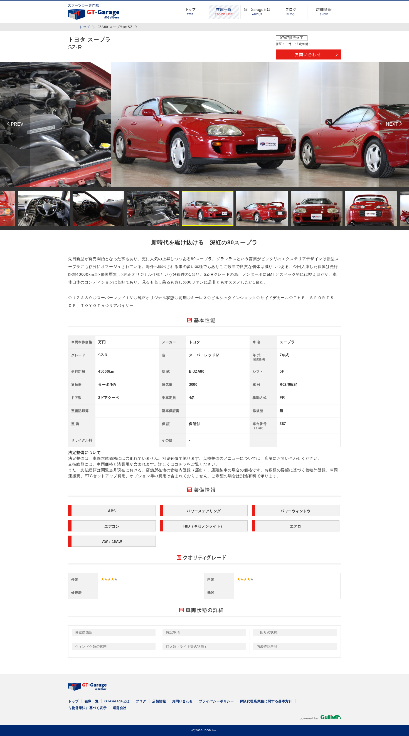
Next (394, 124)
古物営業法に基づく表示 (87, 708)
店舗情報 (324, 12)
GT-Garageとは (257, 12)
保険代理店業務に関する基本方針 (266, 701)
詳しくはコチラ (172, 464)
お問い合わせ (182, 701)
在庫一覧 (224, 12)
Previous (15, 124)
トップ (190, 12)
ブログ (290, 12)
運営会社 (120, 708)
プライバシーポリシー (216, 701)
